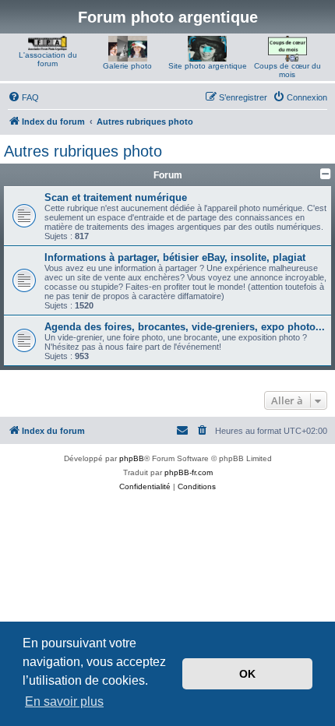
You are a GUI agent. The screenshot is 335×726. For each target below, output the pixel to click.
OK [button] (247, 674)
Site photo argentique (207, 66)
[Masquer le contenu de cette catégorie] (325, 173)
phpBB (131, 458)
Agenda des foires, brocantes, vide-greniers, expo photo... (184, 327)
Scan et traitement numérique (115, 197)
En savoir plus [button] (64, 701)
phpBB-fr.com (188, 472)
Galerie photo (127, 66)
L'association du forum (48, 59)
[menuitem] (23, 97)
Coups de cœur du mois (287, 70)
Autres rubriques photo (83, 151)
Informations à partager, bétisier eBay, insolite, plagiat (174, 257)
